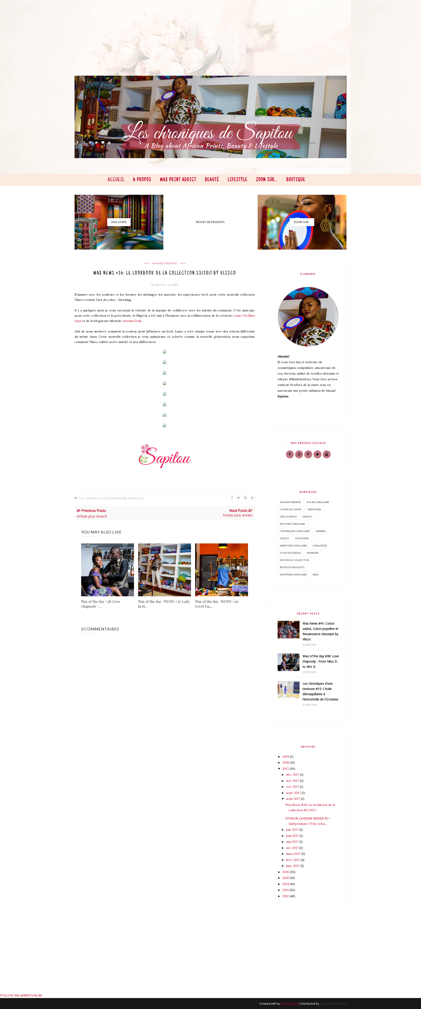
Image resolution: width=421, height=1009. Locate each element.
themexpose (289, 1003)
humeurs (312, 552)
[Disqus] (166, 817)
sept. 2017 (293, 793)
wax (142, 498)
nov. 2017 (293, 781)
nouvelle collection (165, 263)
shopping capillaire (293, 574)
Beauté (212, 180)
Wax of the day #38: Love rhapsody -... (100, 604)
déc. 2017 (293, 775)
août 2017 (293, 799)
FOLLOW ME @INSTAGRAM (21, 995)
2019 (286, 757)
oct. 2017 (293, 787)
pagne (122, 498)
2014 (286, 884)
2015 (286, 878)
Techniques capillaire (295, 531)
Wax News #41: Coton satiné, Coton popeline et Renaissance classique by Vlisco (320, 631)
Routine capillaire (292, 523)
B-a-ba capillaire (318, 502)
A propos (142, 180)
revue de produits (292, 567)
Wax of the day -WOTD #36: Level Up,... (217, 604)
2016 (286, 872)
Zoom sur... (267, 180)
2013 (286, 890)
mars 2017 (293, 854)
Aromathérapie (290, 502)
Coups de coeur (290, 509)
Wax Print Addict (178, 180)
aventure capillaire (293, 545)
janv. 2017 (293, 866)
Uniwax (320, 531)
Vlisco (132, 498)
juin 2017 (293, 836)
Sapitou (160, 284)
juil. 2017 (292, 830)
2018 (286, 762)
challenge (320, 545)
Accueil (116, 180)
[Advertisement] (206, 45)
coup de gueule (290, 552)
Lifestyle (238, 180)
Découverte (288, 516)
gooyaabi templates (333, 1003)
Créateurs (314, 509)
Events (307, 516)
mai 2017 (292, 842)
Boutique (295, 180)
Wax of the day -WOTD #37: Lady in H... (164, 604)
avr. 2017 (292, 848)
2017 (286, 769)
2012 (286, 896)
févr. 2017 (293, 860)
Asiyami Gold (131, 321)
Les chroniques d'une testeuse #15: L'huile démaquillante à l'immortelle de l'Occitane (320, 691)
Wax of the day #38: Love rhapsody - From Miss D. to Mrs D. (321, 661)
